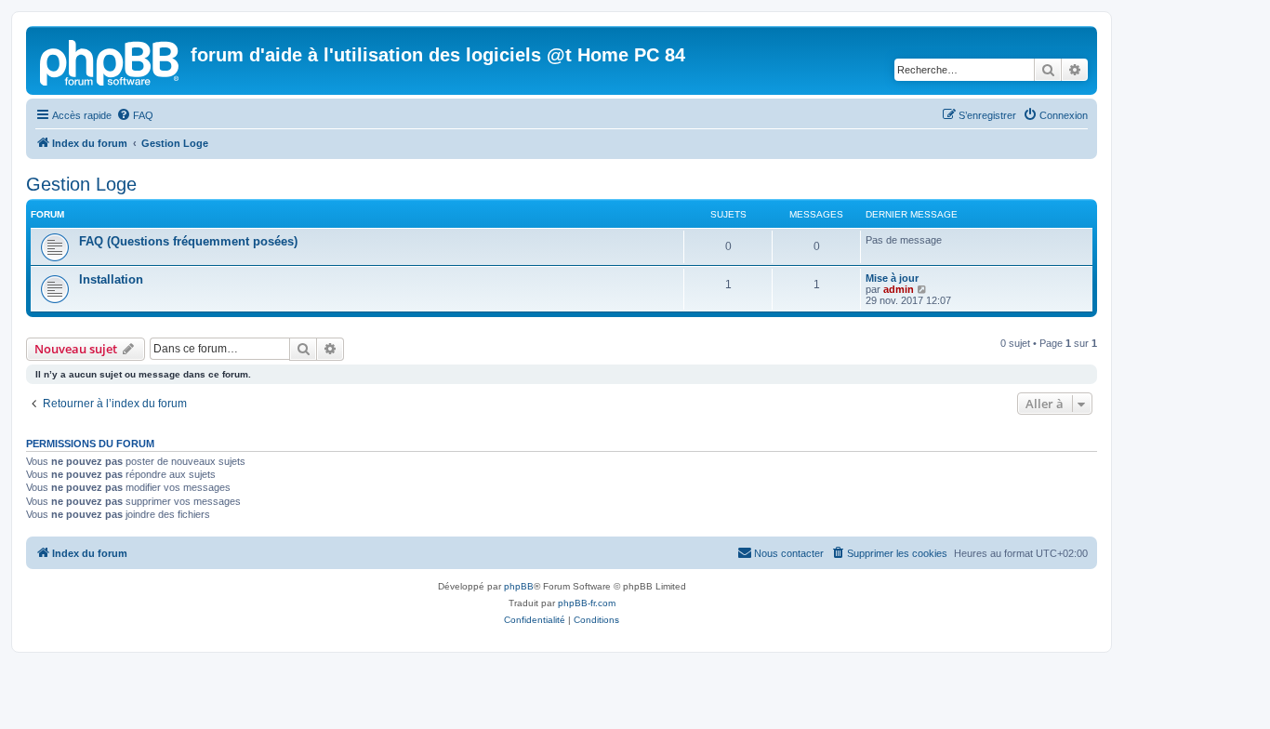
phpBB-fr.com (586, 603)
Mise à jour (892, 278)
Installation (111, 279)
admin (898, 289)
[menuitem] (134, 115)
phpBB (519, 586)
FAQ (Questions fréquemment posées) (188, 241)
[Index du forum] (111, 60)
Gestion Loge (81, 184)
